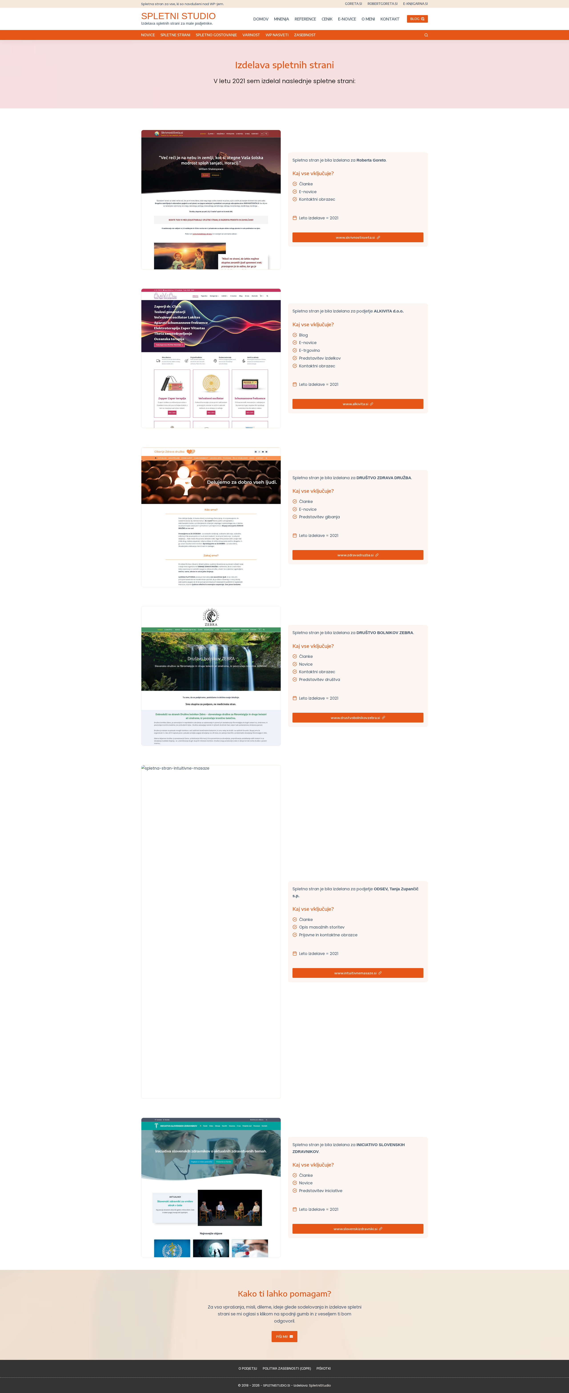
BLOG (414, 19)
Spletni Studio (178, 16)
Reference (305, 18)
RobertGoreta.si (383, 4)
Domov (260, 18)
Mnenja (281, 18)
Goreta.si (353, 4)
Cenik (327, 18)
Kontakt (390, 18)
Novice (148, 35)
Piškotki (324, 1368)
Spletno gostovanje (216, 35)
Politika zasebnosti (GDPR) (287, 1368)
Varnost (251, 35)
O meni (368, 18)
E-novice (347, 18)
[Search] (426, 35)
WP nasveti (277, 35)
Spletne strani (175, 35)
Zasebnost (305, 35)
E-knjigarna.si (415, 4)
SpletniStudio (320, 1385)
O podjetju (247, 1368)
